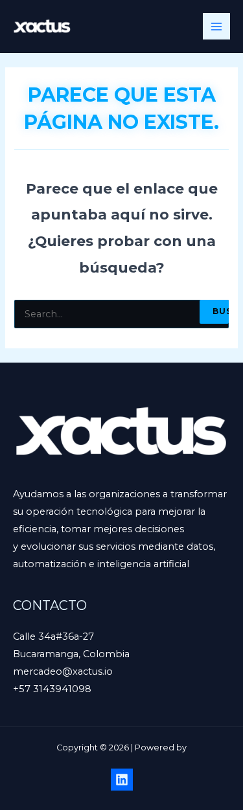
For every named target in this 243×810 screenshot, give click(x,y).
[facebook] (122, 780)
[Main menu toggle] (216, 26)
